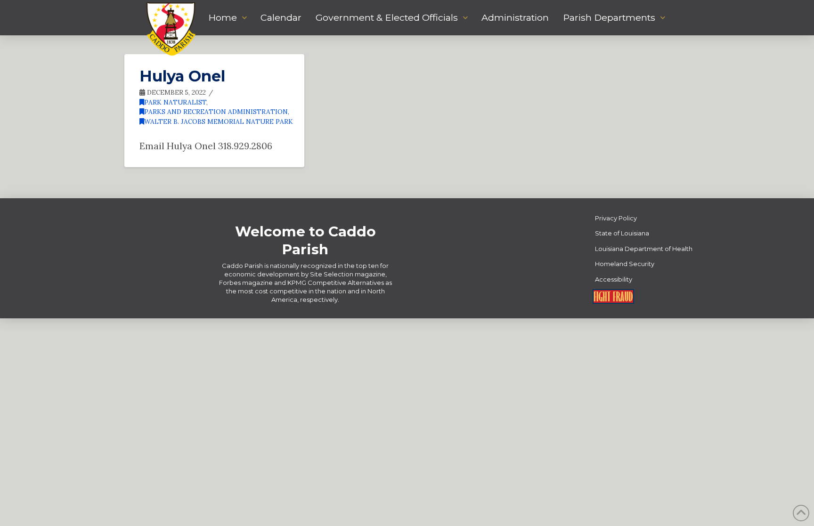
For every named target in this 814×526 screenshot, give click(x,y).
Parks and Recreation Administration (216, 111)
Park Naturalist (175, 102)
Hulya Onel (182, 76)
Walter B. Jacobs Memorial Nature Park (218, 121)
